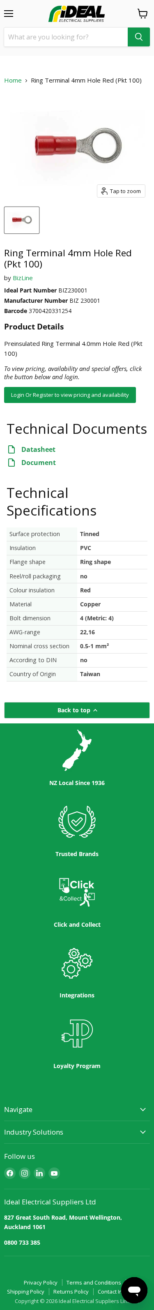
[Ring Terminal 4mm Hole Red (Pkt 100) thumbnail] (22, 220)
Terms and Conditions (94, 1282)
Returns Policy (71, 1291)
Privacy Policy (40, 1282)
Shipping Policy (25, 1291)
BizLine (23, 278)
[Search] (139, 37)
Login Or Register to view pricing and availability (70, 394)
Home (13, 80)
